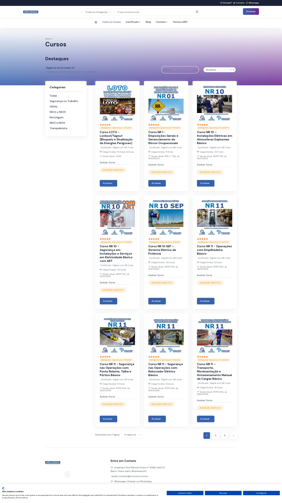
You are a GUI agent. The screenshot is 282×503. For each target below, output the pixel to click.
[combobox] (98, 12)
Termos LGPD (180, 21)
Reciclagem (57, 117)
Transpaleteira (58, 128)
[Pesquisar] (197, 12)
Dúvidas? (227, 2)
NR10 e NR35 (57, 123)
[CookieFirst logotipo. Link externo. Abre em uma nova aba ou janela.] (3, 488)
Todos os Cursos (111, 21)
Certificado (132, 21)
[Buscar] (196, 70)
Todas (53, 95)
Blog (148, 21)
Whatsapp (254, 2)
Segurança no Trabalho (64, 101)
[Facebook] (67, 474)
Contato (240, 2)
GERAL (54, 106)
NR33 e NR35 (58, 112)
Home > (49, 38)
